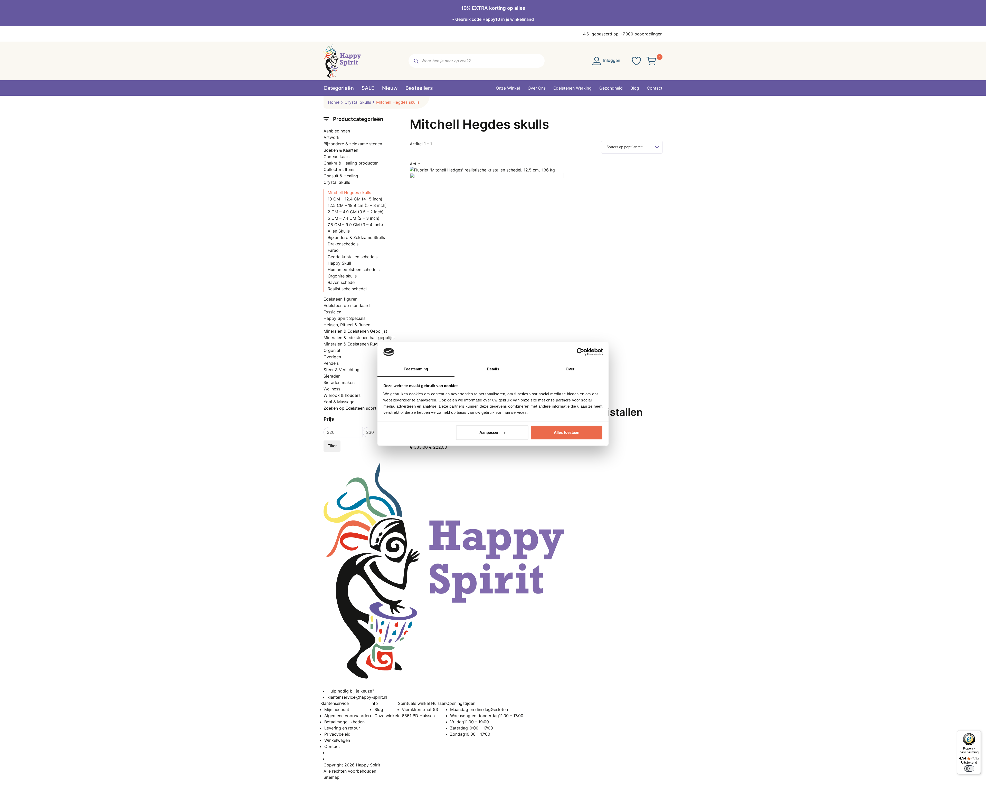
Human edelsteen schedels (354, 269)
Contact (332, 746)
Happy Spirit (368, 764)
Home (333, 102)
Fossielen (332, 311)
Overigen (332, 356)
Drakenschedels (343, 243)
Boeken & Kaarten (341, 150)
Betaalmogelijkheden (344, 721)
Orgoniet (332, 350)
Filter (332, 446)
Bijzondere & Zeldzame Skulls (356, 237)
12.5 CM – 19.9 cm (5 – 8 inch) (357, 205)
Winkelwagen (337, 740)
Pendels (331, 363)
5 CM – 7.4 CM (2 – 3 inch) (354, 218)
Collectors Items (339, 169)
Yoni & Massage (339, 401)
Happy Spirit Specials (344, 318)
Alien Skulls (339, 231)
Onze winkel (386, 715)
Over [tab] (570, 369)
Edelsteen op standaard (347, 305)
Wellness (332, 388)
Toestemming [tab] (416, 369)
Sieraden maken (339, 382)
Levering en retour (342, 728)
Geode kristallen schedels (352, 256)
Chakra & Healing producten (351, 163)
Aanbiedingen (337, 130)
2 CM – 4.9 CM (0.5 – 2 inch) (356, 211)
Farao (333, 250)
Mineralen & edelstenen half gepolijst (359, 337)
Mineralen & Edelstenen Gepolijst (355, 331)
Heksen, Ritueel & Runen (347, 324)
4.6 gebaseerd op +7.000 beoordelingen (622, 33)
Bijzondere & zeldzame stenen (353, 143)
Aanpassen (489, 432)
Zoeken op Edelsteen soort (350, 408)
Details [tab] (493, 369)
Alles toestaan (566, 432)
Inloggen (611, 60)
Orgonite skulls (342, 275)
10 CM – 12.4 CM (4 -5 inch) (355, 198)
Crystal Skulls (358, 102)
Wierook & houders (342, 395)
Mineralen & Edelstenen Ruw (351, 344)
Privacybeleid (337, 734)
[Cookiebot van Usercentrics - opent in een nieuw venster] (580, 352)
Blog (378, 709)
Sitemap (331, 777)
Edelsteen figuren (340, 299)
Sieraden (332, 376)
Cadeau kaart (337, 156)
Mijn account (336, 709)
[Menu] (978, 733)
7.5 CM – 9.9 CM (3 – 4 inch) (355, 224)
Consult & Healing (341, 175)
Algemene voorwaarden (347, 715)
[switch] (969, 768)
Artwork (331, 137)
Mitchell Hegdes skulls (349, 192)
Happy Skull (339, 263)
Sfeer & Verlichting (341, 369)
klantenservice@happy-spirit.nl (357, 697)
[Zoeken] (416, 61)
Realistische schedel (347, 288)
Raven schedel (342, 282)
